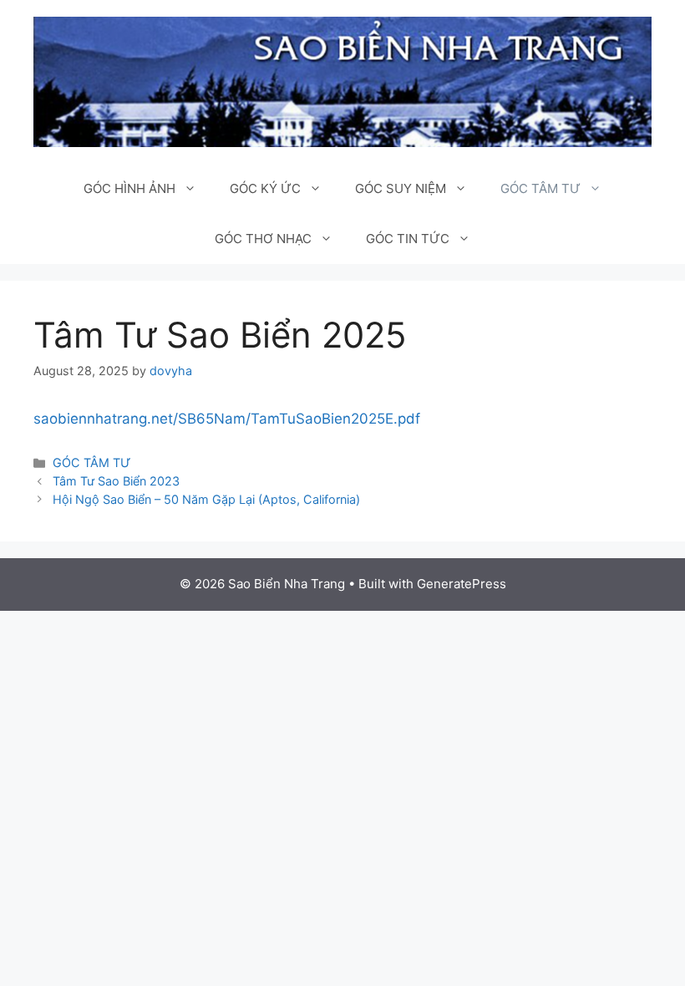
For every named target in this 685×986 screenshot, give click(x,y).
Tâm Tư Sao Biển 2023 (116, 481)
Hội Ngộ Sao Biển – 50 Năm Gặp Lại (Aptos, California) (206, 499)
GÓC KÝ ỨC (265, 188)
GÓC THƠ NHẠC (263, 238)
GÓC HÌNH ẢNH (129, 188)
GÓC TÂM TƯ (540, 188)
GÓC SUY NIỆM (400, 188)
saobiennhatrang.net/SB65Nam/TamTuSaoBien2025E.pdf (226, 418)
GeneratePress (461, 584)
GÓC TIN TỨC (407, 238)
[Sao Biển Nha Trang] (342, 81)
